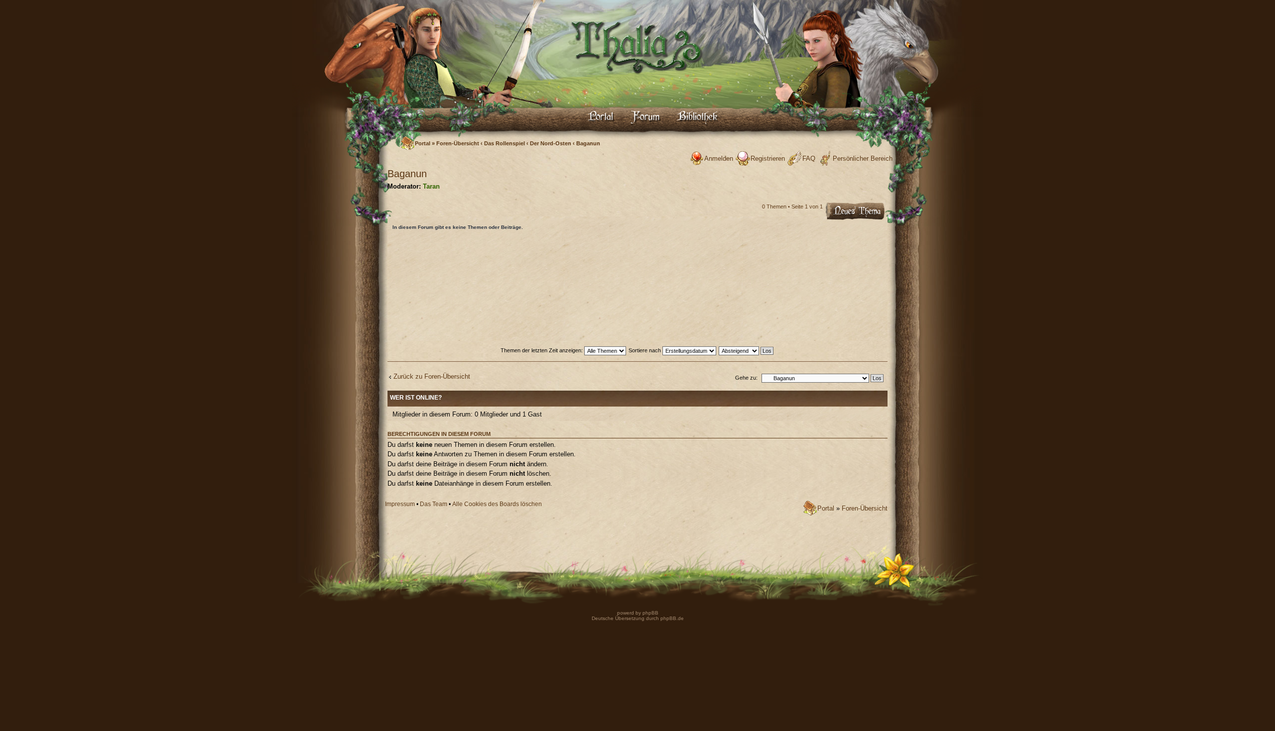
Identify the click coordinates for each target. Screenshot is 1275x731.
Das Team (433, 504)
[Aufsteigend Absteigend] (746, 350)
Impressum (400, 504)
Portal (422, 143)
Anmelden (718, 158)
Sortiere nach (645, 350)
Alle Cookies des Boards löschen (497, 504)
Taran (431, 186)
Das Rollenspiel (504, 143)
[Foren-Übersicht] (637, 82)
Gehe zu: (746, 378)
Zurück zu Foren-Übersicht (431, 376)
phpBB (649, 613)
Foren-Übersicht (457, 143)
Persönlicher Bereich (862, 158)
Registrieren (768, 158)
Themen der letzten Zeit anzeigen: (542, 350)
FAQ (808, 158)
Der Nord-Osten (550, 143)
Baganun (588, 143)
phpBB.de (672, 618)
